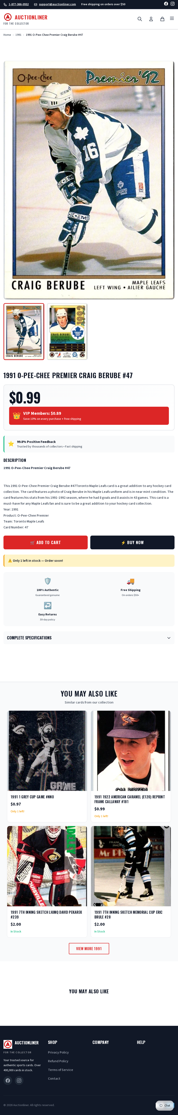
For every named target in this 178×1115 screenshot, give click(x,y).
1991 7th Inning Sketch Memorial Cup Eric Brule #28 (128, 915)
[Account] (151, 19)
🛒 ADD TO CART (45, 542)
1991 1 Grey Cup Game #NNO (32, 796)
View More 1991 (89, 948)
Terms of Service (60, 1069)
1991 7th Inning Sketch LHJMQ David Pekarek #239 (46, 915)
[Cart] (162, 19)
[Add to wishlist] (69, 786)
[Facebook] (166, 4)
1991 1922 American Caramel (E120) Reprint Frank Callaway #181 (129, 799)
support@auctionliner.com (57, 4)
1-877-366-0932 (19, 4)
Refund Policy (58, 1061)
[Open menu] (172, 19)
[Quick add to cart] (80, 786)
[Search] (139, 19)
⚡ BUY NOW (132, 542)
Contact (54, 1078)
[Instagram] (173, 4)
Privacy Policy (58, 1052)
